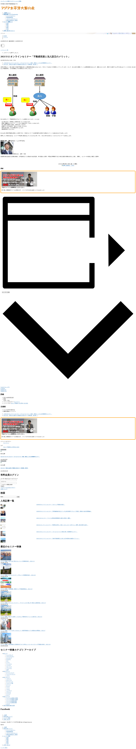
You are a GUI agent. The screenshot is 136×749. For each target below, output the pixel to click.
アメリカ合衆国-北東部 (12, 699)
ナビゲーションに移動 (15, 1)
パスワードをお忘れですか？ (8, 487)
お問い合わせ (6, 719)
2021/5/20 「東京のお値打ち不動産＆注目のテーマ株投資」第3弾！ (20, 64)
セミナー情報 (6, 718)
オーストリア (9, 681)
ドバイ (8, 662)
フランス (8, 692)
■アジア (5, 653)
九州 (7, 29)
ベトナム (8, 665)
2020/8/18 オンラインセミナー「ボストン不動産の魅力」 (50, 504)
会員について (4, 489)
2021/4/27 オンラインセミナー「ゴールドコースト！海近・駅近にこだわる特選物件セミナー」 (27, 63)
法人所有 (20, 403)
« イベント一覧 (4, 50)
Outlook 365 (3, 389)
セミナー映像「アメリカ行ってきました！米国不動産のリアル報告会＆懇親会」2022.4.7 (23, 630)
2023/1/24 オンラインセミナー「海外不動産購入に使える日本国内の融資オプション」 (58, 538)
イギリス (8, 678)
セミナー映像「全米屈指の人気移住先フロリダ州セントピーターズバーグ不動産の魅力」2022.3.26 (25, 644)
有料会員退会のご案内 (12, 20)
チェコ (8, 686)
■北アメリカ (6, 696)
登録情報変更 (9, 17)
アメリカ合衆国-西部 (11, 702)
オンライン (17, 401)
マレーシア (9, 667)
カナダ (8, 704)
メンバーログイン (10, 15)
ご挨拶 (5, 715)
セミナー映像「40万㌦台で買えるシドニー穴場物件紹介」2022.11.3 (18, 561)
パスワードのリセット (12, 18)
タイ (7, 661)
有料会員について (7, 716)
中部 (7, 26)
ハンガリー (9, 690)
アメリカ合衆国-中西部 (12, 698)
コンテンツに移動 (5, 1)
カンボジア (9, 658)
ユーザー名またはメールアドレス (9, 478)
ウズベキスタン (10, 656)
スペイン (8, 684)
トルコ (8, 689)
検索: (2, 496)
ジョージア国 (9, 683)
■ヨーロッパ (6, 677)
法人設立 (26, 403)
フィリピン (9, 664)
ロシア (8, 695)
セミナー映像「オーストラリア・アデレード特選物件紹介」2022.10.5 (18, 575)
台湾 (7, 669)
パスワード (3, 481)
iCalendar (3, 388)
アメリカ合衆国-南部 (11, 701)
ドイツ (8, 687)
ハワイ (8, 675)
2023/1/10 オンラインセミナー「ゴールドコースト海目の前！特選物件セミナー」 (56, 531)
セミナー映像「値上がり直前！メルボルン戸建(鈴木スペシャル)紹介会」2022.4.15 (21, 616)
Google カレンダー (5, 387)
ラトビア (8, 693)
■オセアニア (6, 671)
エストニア (9, 680)
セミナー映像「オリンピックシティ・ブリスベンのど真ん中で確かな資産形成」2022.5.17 (23, 602)
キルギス (8, 659)
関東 (7, 24)
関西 (7, 27)
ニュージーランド (10, 674)
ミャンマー (9, 668)
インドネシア (9, 655)
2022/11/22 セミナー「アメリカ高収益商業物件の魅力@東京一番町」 (53, 518)
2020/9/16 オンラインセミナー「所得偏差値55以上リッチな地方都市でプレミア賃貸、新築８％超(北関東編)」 (64, 511)
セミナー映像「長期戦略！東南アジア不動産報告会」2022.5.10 (16, 589)
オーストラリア (10, 672)
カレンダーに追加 (5, 292)
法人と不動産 (14, 403)
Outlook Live (4, 391)
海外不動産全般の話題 (9, 705)
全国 (7, 23)
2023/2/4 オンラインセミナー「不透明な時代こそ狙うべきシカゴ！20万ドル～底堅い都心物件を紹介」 (62, 525)
